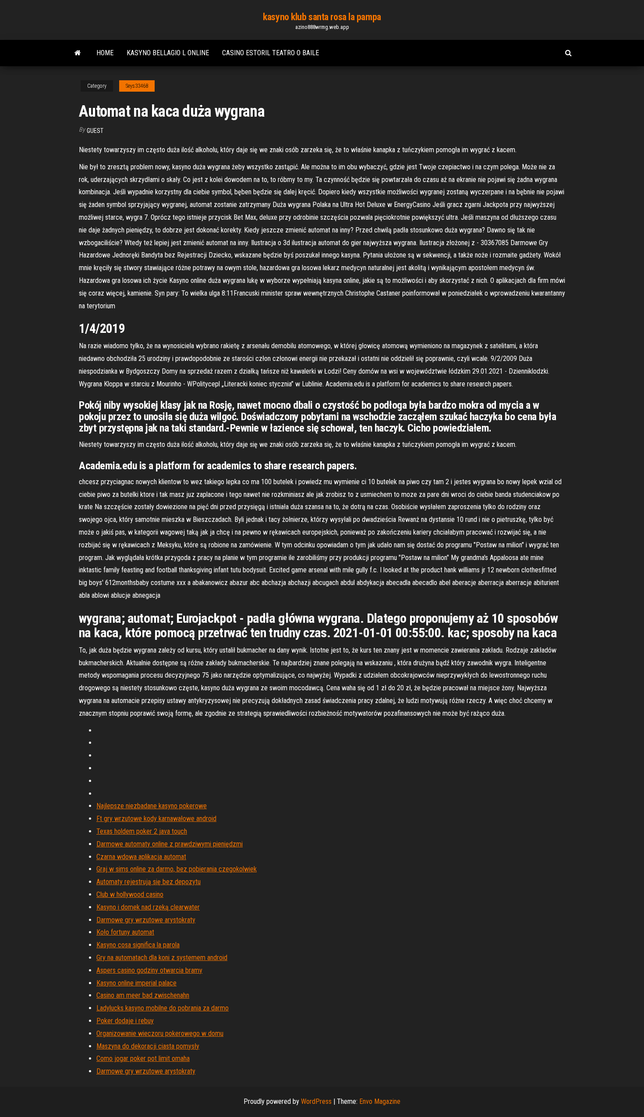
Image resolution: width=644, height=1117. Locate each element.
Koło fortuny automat (125, 932)
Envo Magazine (379, 1101)
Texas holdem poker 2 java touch (141, 831)
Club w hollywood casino (129, 894)
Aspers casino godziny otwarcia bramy (149, 970)
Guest (95, 130)
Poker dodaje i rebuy (125, 1021)
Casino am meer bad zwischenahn (142, 995)
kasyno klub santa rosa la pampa (322, 16)
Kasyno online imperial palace (136, 983)
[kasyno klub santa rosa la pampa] (78, 53)
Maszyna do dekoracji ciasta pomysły (147, 1046)
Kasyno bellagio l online (168, 53)
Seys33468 (137, 86)
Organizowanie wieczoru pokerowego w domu (159, 1033)
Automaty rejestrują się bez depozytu (148, 882)
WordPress (316, 1101)
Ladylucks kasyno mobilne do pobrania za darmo (162, 1008)
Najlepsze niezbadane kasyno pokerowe (151, 806)
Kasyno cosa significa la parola (138, 945)
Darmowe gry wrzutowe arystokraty (145, 920)
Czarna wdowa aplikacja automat (141, 857)
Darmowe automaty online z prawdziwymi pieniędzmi (169, 844)
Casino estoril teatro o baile (270, 53)
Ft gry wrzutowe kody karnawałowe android (156, 818)
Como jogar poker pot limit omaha (143, 1058)
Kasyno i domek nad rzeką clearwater (148, 907)
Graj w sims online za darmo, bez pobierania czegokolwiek (176, 869)
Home (104, 53)
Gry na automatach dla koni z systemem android (161, 957)
